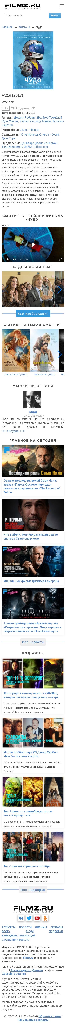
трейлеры (9, 927)
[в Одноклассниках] (45, 918)
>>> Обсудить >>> (13, 431)
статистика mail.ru (15, 939)
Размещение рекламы (33, 1019)
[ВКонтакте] (21, 918)
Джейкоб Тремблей (49, 117)
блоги (6, 931)
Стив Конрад (29, 134)
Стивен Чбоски (29, 129)
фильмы (41, 927)
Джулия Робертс (25, 117)
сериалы (56, 927)
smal (33, 412)
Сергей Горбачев (14, 973)
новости (25, 927)
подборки (56, 931)
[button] (60, 289)
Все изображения (33, 313)
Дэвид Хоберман (46, 143)
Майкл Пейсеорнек (36, 146)
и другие (7, 124)
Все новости (33, 642)
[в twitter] (29, 918)
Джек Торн (8, 138)
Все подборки (33, 890)
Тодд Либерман (12, 146)
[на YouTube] (37, 918)
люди (30, 931)
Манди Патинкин (53, 121)
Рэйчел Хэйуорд (30, 121)
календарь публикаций (18, 935)
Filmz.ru (28, 957)
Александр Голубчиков (26, 970)
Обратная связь (50, 1016)
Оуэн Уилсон (10, 121)
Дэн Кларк (27, 143)
